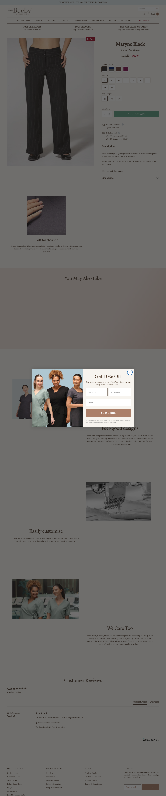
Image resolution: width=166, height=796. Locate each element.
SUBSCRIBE (108, 413)
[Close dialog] (130, 372)
